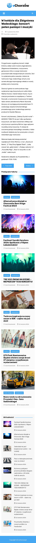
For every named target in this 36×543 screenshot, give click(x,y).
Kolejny (28, 166)
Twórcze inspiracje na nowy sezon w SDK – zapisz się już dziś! (16, 318)
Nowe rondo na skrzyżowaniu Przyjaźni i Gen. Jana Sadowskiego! (17, 399)
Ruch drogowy (8, 393)
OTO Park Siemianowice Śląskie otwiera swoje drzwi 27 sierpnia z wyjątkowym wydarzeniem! (16, 358)
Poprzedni (8, 166)
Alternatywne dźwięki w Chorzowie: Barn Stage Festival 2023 (15, 203)
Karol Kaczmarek (10, 209)
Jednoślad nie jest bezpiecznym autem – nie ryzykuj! (22, 449)
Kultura (6, 236)
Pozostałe (7, 34)
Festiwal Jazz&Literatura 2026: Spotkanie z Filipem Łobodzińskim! (15, 242)
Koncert (6, 197)
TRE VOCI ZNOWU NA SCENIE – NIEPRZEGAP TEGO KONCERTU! (18, 280)
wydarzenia (13, 34)
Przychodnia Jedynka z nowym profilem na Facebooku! (21, 524)
